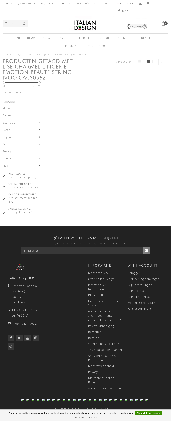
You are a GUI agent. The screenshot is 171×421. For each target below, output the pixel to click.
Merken (71, 46)
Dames (45, 38)
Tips (87, 46)
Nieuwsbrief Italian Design (101, 380)
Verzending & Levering (103, 344)
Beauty (146, 38)
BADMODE (65, 38)
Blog (102, 46)
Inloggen (122, 10)
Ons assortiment (139, 308)
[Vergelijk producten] (140, 3)
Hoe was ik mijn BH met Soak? (104, 303)
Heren (84, 38)
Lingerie (103, 38)
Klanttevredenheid (101, 366)
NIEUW (31, 38)
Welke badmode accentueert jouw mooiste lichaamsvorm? (104, 315)
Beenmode (125, 38)
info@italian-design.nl (27, 323)
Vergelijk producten (142, 303)
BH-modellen (97, 295)
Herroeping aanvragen (143, 279)
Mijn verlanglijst (139, 297)
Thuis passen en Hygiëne (105, 350)
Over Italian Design (101, 279)
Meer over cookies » (86, 417)
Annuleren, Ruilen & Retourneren (102, 358)
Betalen (93, 338)
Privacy (93, 372)
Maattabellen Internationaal (98, 287)
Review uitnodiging (101, 326)
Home (16, 38)
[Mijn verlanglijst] (148, 3)
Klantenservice (98, 273)
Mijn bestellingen (140, 285)
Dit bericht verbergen (148, 413)
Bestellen (95, 332)
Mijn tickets (136, 291)
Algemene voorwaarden (104, 388)
